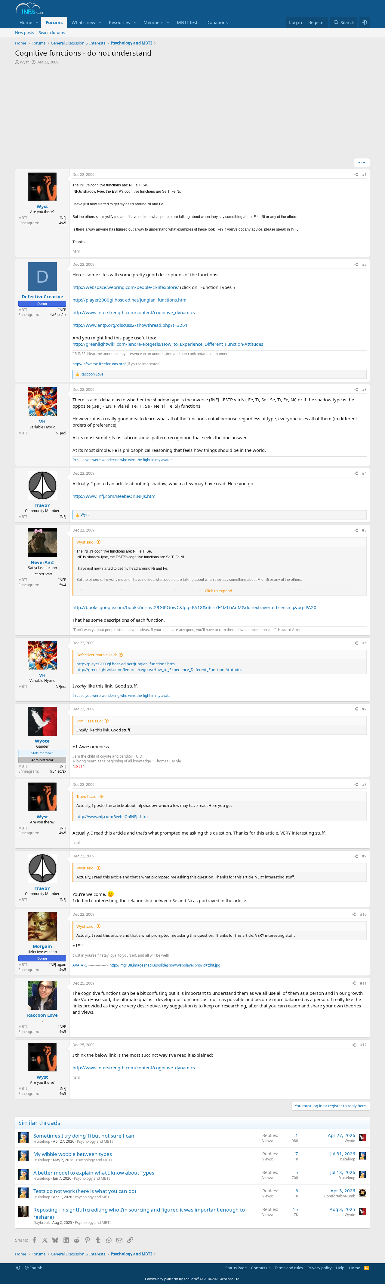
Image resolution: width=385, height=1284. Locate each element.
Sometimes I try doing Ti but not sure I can (83, 1135)
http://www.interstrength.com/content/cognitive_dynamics (133, 312)
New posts (24, 32)
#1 (364, 174)
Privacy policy (319, 1267)
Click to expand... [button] (220, 590)
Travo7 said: (86, 796)
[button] (37, 22)
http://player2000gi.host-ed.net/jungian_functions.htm (129, 300)
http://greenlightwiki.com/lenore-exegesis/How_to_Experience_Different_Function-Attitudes (167, 344)
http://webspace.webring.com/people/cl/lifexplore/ (125, 287)
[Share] (356, 174)
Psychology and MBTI (95, 1141)
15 (295, 1209)
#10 (363, 914)
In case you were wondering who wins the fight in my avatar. (122, 459)
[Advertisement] (192, 113)
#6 (364, 642)
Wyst (24, 62)
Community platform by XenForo (192, 1278)
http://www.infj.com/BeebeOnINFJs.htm (114, 496)
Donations (217, 22)
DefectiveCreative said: (96, 654)
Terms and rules (289, 1267)
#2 (364, 264)
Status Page (236, 1267)
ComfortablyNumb (339, 1196)
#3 (364, 389)
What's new (83, 22)
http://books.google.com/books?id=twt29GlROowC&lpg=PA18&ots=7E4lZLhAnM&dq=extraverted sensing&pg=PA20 (194, 607)
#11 (363, 983)
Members (153, 22)
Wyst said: (85, 542)
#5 (364, 530)
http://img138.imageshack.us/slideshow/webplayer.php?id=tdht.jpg (164, 965)
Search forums (52, 32)
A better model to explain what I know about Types (93, 1172)
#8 (364, 784)
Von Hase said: (89, 721)
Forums (54, 22)
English (35, 1267)
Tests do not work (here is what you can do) (84, 1190)
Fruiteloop (41, 1141)
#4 (364, 473)
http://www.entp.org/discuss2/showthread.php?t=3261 (130, 325)
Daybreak (41, 1222)
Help (340, 1267)
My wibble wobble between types (72, 1154)
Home (26, 22)
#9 (364, 856)
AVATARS (80, 965)
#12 (363, 1044)
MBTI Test (187, 22)
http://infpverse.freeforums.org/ (99, 363)
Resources (119, 22)
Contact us (260, 1267)
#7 (364, 709)
